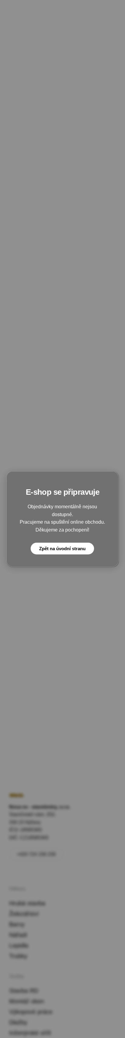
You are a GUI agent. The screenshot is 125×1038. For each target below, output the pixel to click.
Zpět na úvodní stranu (62, 548)
